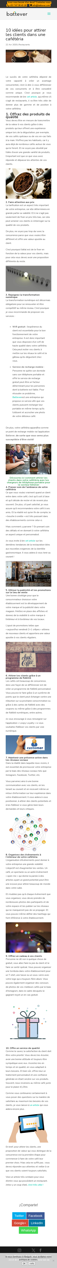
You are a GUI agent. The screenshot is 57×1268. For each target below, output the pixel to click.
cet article (32, 96)
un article (34, 1105)
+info (31, 1263)
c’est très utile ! (35, 1184)
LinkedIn (37, 1223)
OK (24, 1263)
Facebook (35, 1216)
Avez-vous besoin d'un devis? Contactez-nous (29, 2)
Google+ (20, 1223)
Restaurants (24, 44)
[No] (53, 1260)
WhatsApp (28, 1230)
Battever (16, 397)
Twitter (19, 1216)
